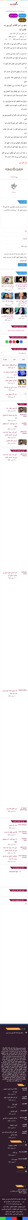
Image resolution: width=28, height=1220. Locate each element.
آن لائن (22, 1189)
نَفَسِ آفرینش (13, 1111)
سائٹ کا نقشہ (8, 1214)
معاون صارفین (13, 1207)
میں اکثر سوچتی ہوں (11, 394)
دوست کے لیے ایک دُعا (10, 387)
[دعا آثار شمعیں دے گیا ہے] (22, 1120)
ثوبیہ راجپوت (13, 1125)
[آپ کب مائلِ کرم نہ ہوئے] (22, 1099)
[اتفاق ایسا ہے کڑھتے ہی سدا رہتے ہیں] (7, 310)
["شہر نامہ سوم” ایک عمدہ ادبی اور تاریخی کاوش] (22, 434)
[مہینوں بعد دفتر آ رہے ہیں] (7, 295)
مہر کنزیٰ (22, 37)
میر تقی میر (22, 20)
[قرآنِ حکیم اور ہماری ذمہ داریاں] (22, 373)
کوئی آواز (14, 1104)
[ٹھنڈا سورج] (21, 310)
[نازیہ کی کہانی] (22, 827)
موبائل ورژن (19, 1211)
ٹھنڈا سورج (24, 316)
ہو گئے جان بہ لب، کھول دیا (7, 287)
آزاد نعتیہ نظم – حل (11, 408)
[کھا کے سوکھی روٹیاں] (22, 382)
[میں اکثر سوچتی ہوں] (22, 396)
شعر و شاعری (16, 11)
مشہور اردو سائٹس (10, 1211)
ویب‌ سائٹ (24, 246)
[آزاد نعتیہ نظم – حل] (22, 410)
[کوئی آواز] (22, 1106)
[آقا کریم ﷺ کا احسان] (22, 834)
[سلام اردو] (14, 3)
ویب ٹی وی (23, 1209)
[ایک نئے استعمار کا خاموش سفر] (22, 417)
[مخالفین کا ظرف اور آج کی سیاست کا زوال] (22, 858)
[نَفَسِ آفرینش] (22, 1113)
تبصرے (5, 359)
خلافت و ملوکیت (12, 1145)
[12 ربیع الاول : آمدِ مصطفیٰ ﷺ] (22, 425)
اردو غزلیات (9, 11)
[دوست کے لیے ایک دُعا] (22, 389)
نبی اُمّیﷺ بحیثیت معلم (9, 365)
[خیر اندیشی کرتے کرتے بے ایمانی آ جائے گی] (22, 629)
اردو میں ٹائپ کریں (18, 1214)
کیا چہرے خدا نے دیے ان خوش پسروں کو (21, 285)
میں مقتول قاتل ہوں (11, 809)
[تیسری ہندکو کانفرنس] (22, 442)
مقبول (23, 359)
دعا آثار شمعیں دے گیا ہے (10, 1118)
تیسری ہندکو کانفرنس (11, 441)
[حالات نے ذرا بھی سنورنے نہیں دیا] (22, 1090)
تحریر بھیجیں (21, 1207)
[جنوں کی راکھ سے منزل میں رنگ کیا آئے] (22, 1134)
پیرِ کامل (15, 1152)
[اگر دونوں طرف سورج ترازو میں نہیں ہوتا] (22, 747)
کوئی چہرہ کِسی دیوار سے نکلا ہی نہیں (21, 302)
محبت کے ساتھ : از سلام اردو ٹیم (12, 1202)
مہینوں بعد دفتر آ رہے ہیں (7, 302)
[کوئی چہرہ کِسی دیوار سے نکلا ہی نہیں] (21, 295)
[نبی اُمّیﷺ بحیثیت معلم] (22, 367)
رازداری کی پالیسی (7, 1209)
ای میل (24, 239)
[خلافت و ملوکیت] (22, 1147)
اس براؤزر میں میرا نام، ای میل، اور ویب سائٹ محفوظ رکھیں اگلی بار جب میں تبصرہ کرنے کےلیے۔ (15, 257)
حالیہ (14, 359)
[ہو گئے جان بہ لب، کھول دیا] (7, 280)
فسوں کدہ (14, 1159)
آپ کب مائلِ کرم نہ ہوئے (10, 1097)
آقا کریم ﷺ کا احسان (10, 832)
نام (25, 231)
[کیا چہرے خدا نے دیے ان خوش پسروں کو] (21, 279)
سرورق (23, 11)
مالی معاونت (15, 1209)
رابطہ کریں (6, 1207)
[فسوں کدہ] (22, 1161)
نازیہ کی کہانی (13, 825)
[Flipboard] (14, 177)
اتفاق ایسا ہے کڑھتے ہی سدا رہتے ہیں (7, 317)
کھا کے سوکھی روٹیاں (11, 380)
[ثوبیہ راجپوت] (22, 1127)
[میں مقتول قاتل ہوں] (22, 811)
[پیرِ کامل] (22, 1154)
